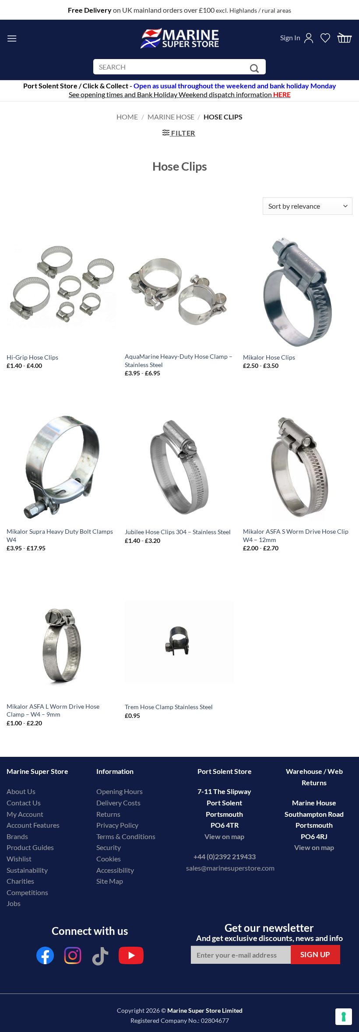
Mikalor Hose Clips (269, 357)
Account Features (33, 825)
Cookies (108, 858)
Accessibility (115, 870)
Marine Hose (171, 116)
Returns (108, 814)
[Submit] (255, 68)
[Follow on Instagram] (72, 958)
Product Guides (30, 847)
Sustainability (27, 870)
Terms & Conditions (125, 836)
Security (108, 847)
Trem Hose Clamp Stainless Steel (169, 706)
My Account (25, 814)
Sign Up (315, 954)
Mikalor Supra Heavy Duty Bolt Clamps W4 (60, 535)
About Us (21, 791)
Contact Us (24, 802)
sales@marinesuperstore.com (230, 868)
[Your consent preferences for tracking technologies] (343, 1016)
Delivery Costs (118, 802)
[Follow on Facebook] (45, 958)
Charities (21, 881)
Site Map (109, 881)
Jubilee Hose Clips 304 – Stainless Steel (178, 531)
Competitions (27, 892)
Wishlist (19, 858)
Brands (17, 836)
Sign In (290, 37)
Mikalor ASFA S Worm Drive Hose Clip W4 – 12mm (295, 535)
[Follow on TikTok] (100, 958)
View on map (224, 836)
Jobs (14, 903)
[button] (12, 38)
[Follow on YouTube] (131, 958)
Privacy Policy (117, 825)
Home (127, 116)
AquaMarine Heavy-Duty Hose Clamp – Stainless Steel (178, 360)
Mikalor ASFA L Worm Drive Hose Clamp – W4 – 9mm (53, 710)
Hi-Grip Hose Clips (32, 357)
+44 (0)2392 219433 (225, 856)
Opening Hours (119, 791)
